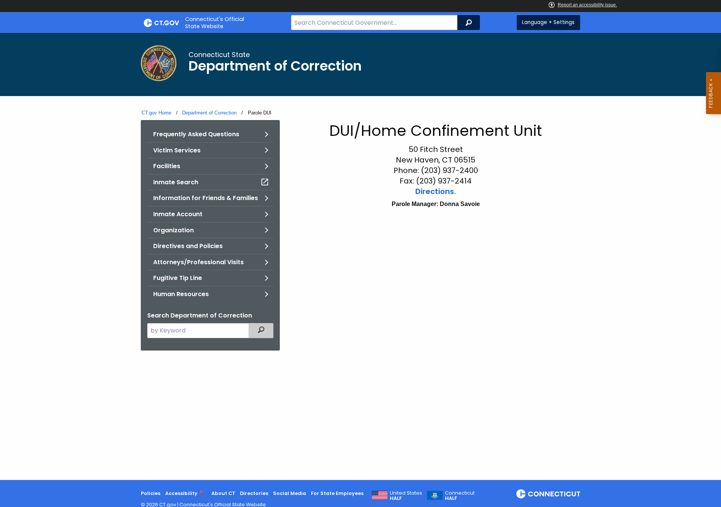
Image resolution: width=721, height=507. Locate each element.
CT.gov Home (156, 113)
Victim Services (177, 150)
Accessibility (181, 493)
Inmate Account (177, 214)
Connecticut (460, 495)
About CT (223, 493)
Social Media (289, 493)
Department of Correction (209, 113)
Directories (254, 493)
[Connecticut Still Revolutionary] (548, 493)
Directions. (435, 191)
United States (406, 495)
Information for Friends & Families (205, 198)
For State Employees (337, 493)
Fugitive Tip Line (177, 278)
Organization (173, 230)
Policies (150, 493)
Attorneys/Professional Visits (198, 262)
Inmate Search (175, 182)
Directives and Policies (188, 246)
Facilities (166, 166)
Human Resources (181, 294)
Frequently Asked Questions (196, 134)
